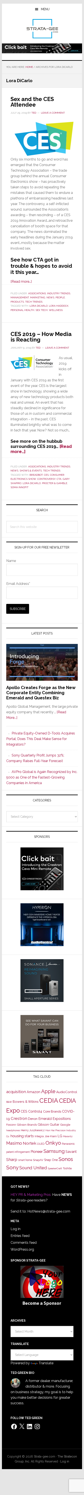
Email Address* (18, 584)
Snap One (51, 1160)
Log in (15, 1229)
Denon (32, 1119)
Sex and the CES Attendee (32, 102)
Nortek (29, 1143)
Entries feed (20, 1236)
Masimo (14, 1143)
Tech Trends (33, 301)
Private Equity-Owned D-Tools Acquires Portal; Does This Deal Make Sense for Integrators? (40, 738)
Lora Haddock (58, 305)
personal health (22, 310)
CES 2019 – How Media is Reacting (41, 337)
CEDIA (48, 1100)
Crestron (19, 1118)
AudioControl (66, 1092)
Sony (12, 1167)
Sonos (66, 1159)
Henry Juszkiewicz (33, 1130)
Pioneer (37, 1151)
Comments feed (24, 1243)
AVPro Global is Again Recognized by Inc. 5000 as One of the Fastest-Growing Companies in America (41, 777)
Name (11, 561)
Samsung (54, 1151)
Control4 (35, 1111)
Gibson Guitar (48, 1124)
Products (17, 301)
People (60, 297)
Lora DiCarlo (39, 305)
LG (60, 1136)
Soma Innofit (19, 487)
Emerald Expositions (54, 1119)
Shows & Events (31, 470)
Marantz (68, 1136)
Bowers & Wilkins (26, 1101)
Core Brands (52, 1111)
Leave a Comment (53, 112)
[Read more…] (21, 281)
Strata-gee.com (42, 28)
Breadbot (36, 474)
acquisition (16, 1091)
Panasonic (68, 1143)
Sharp (11, 1159)
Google (65, 1124)
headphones (13, 1130)
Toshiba (67, 1168)
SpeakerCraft (55, 1168)
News (50, 297)
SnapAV (38, 1160)
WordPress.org (22, 1249)
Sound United (33, 1167)
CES (46, 474)
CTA (59, 478)
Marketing (37, 297)
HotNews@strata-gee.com (48, 1211)
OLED (41, 1143)
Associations (37, 293)
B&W (9, 1101)
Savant (71, 1152)
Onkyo (53, 1143)
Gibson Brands (27, 1124)
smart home (25, 1160)
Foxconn (11, 1124)
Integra (39, 1136)
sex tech (42, 310)
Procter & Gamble (54, 483)
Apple (48, 1091)
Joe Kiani (51, 1136)
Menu (45, 9)
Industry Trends (58, 293)
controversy (46, 478)
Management (20, 297)
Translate (46, 1363)
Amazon (33, 1092)
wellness (56, 310)
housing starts (22, 1136)
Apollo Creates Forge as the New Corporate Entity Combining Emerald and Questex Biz (40, 692)
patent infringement (18, 1151)
